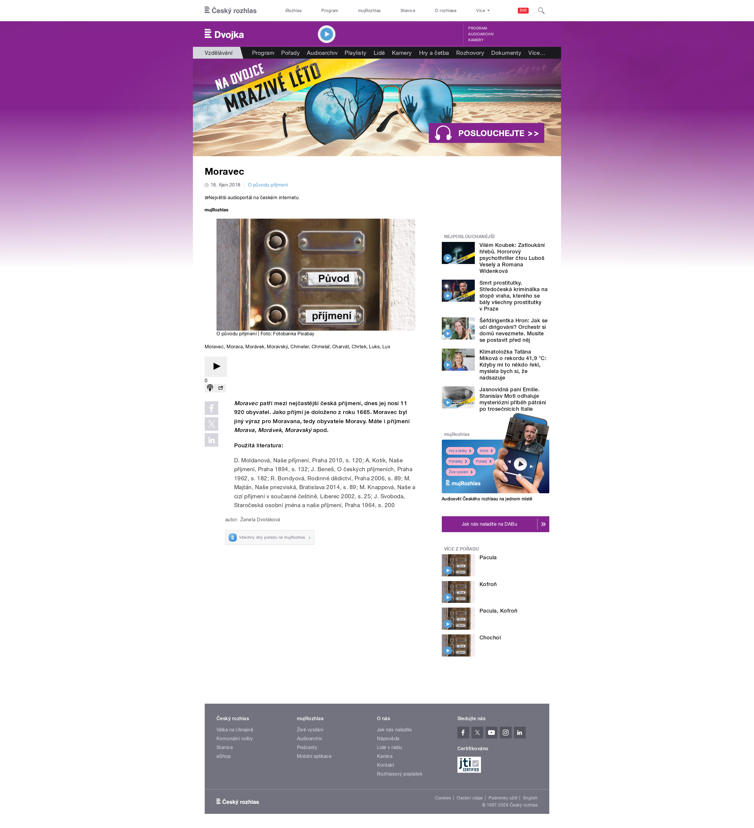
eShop (223, 756)
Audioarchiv (481, 34)
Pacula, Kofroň (498, 611)
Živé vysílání (458, 472)
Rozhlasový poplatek (399, 774)
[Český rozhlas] (231, 10)
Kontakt (385, 765)
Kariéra (384, 756)
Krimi (484, 451)
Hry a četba (434, 53)
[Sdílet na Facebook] (211, 408)
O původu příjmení (268, 185)
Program (329, 10)
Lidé (379, 53)
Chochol (490, 637)
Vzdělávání (219, 53)
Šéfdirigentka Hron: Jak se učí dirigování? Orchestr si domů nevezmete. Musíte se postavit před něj (513, 330)
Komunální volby (234, 738)
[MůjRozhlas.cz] (216, 210)
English (530, 798)
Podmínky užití (503, 798)
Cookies (443, 798)
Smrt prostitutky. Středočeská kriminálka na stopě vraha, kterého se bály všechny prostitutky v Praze (513, 296)
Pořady (290, 53)
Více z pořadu (461, 549)
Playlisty (355, 53)
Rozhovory (470, 53)
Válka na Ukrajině (234, 730)
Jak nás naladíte (394, 730)
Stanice (408, 10)
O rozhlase (446, 10)
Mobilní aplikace (314, 756)
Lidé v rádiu (389, 747)
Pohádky (456, 461)
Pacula (488, 557)
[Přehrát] (216, 367)
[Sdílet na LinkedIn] (211, 440)
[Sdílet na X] (211, 424)
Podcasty (307, 747)
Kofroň (488, 584)
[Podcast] (210, 388)
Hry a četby (458, 451)
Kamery (476, 40)
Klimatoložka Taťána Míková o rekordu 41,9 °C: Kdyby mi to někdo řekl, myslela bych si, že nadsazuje (512, 365)
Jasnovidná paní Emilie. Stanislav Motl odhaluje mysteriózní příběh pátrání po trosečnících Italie (512, 399)
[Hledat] (541, 10)
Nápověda (388, 738)
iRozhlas (293, 10)
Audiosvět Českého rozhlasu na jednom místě (487, 499)
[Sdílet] (220, 388)
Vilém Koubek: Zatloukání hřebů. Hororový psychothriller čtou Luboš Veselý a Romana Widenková (512, 258)
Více (536, 53)
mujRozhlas (369, 10)
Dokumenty (506, 53)
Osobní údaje (470, 798)
